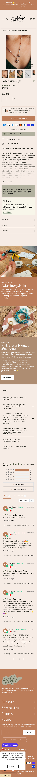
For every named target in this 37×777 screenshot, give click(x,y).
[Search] (7, 19)
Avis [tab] (5, 496)
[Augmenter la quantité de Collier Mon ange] (14, 98)
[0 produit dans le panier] (34, 19)
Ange (11, 31)
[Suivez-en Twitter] (3, 696)
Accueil (5, 31)
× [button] (24, 750)
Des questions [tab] (18, 496)
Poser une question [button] (19, 489)
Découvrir (8, 377)
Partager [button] (8, 525)
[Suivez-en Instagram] (9, 696)
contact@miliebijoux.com (15, 739)
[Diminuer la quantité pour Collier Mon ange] (4, 98)
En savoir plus (13, 766)
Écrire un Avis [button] (19, 484)
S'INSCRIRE (29, 733)
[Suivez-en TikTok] (13, 696)
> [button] (23, 659)
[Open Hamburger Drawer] (3, 19)
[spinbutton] (9, 98)
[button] (3, 4)
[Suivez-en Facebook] (6, 696)
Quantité (5, 94)
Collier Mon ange (21, 31)
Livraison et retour (31, 757)
